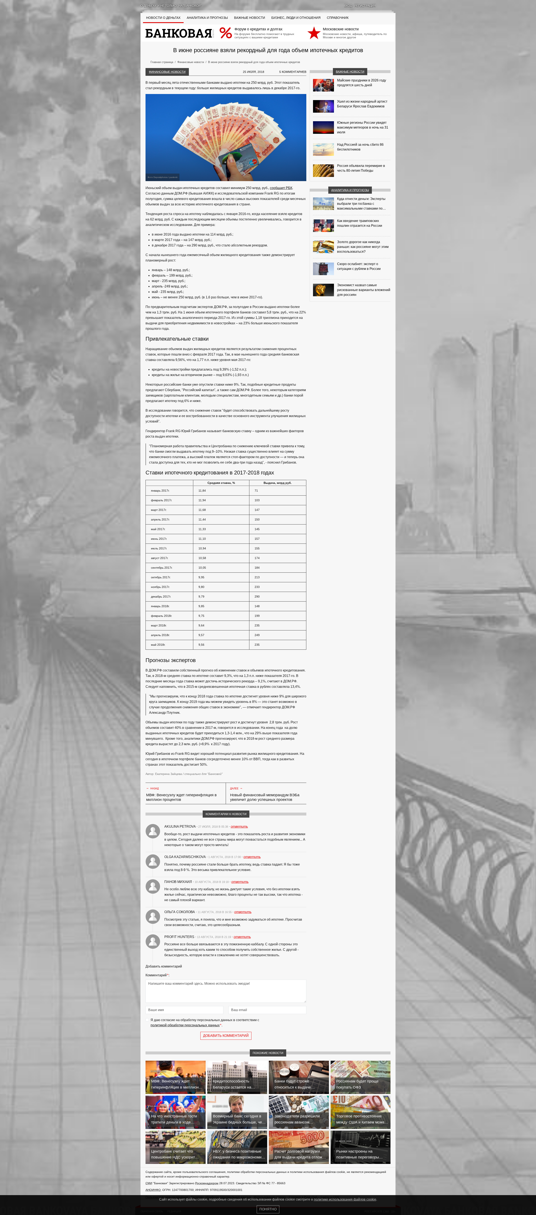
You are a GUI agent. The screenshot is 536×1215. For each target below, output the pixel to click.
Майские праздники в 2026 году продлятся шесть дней (361, 83)
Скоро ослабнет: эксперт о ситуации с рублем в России (359, 266)
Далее (236, 788)
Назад (152, 788)
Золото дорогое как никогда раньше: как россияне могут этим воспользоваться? (363, 246)
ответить (239, 826)
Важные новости (249, 17)
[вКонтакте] (383, 5)
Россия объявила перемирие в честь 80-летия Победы (361, 168)
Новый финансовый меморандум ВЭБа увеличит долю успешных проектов (264, 797)
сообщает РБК (281, 188)
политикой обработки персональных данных (185, 1025)
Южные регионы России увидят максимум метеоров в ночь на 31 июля (362, 127)
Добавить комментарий (226, 1035)
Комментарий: (157, 975)
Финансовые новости (167, 71)
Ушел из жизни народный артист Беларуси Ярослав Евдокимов (362, 104)
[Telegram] (394, 5)
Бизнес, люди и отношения (296, 17)
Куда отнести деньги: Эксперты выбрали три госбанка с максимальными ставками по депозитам (361, 204)
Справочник (338, 17)
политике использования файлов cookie (345, 1199)
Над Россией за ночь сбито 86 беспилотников (360, 147)
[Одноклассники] (388, 5)
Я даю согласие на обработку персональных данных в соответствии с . (205, 1022)
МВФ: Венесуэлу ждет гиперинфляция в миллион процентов (181, 797)
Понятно (268, 1209)
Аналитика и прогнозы (207, 17)
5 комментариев (292, 71)
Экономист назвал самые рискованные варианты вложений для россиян (363, 289)
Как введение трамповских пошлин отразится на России (359, 223)
